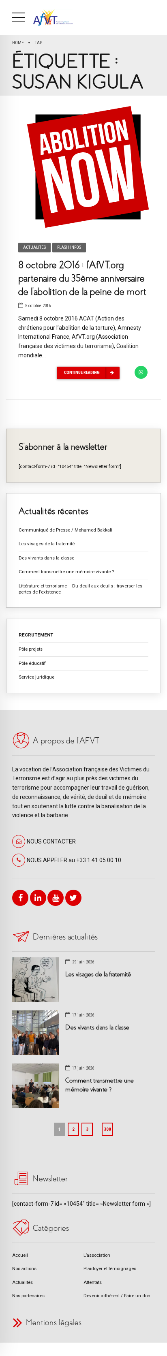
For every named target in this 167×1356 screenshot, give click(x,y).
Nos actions (24, 1268)
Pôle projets (31, 649)
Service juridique (36, 677)
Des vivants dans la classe (46, 558)
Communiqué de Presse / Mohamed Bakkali (65, 530)
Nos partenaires (28, 1295)
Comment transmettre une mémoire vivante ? (66, 571)
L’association (97, 1255)
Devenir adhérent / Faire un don (117, 1295)
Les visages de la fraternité (47, 544)
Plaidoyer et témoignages (110, 1268)
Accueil (20, 1255)
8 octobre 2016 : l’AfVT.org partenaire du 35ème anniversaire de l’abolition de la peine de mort (82, 278)
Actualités (34, 247)
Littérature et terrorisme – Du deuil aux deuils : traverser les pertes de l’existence (80, 589)
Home (18, 42)
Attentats (93, 1282)
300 (107, 1129)
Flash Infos (69, 247)
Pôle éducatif (32, 663)
